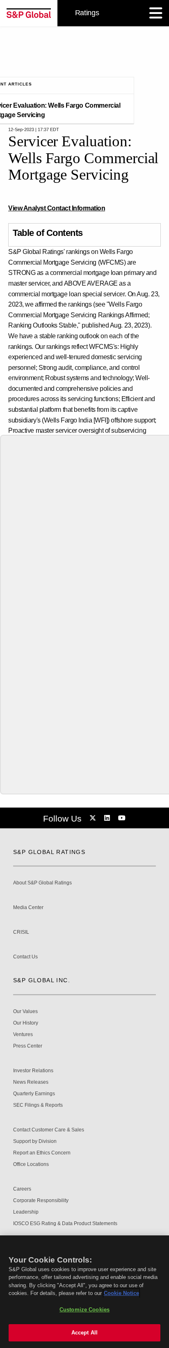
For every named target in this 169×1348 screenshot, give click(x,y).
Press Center (27, 1046)
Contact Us (25, 957)
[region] (84, 1291)
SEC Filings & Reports (38, 1105)
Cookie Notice (121, 1293)
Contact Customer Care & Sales (48, 1130)
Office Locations (31, 1164)
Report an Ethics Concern (42, 1153)
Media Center (28, 907)
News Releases (30, 1082)
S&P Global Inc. (41, 980)
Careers (22, 1189)
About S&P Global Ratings (42, 883)
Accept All (84, 1333)
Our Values (25, 1011)
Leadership (26, 1212)
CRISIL (21, 932)
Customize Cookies (84, 1309)
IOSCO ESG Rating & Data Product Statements (65, 1223)
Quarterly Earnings (34, 1093)
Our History (25, 1023)
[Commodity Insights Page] (94, 818)
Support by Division (35, 1141)
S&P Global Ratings (49, 852)
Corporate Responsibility (41, 1200)
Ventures (23, 1034)
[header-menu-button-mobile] (156, 13)
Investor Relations (33, 1070)
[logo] (29, 13)
